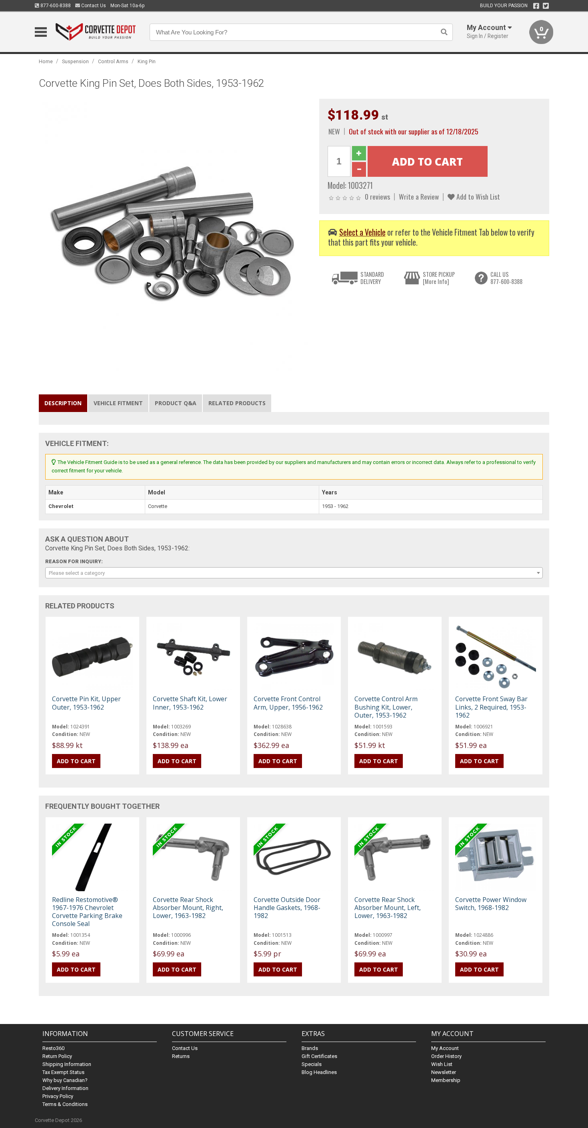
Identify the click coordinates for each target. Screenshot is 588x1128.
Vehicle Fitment (118, 403)
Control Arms (113, 61)
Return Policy (57, 1056)
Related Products (237, 403)
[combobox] (294, 572)
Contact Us (93, 5)
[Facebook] (536, 6)
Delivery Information (65, 1088)
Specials (312, 1064)
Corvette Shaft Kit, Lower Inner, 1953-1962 (190, 702)
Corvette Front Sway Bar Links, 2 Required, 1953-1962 (491, 706)
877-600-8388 (55, 5)
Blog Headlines (319, 1072)
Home (46, 61)
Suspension (75, 61)
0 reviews (377, 196)
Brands (310, 1048)
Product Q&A (175, 403)
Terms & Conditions (65, 1104)
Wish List (441, 1064)
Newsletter (443, 1072)
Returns (181, 1056)
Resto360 (53, 1048)
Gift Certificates (319, 1056)
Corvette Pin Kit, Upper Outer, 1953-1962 (86, 702)
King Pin (147, 61)
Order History (446, 1056)
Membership (445, 1080)
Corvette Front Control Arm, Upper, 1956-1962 (288, 702)
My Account (445, 1048)
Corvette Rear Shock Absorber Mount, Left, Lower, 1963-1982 (387, 907)
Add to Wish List (477, 196)
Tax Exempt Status (63, 1072)
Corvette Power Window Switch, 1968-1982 (490, 903)
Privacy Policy (57, 1096)
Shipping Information (66, 1064)
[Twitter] (546, 6)
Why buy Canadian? (65, 1080)
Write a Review (419, 196)
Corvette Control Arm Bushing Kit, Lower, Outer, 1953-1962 (386, 706)
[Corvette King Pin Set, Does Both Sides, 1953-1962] (175, 234)
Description (63, 403)
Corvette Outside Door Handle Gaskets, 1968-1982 (287, 907)
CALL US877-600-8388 (506, 278)
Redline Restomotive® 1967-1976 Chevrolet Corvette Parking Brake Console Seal (87, 911)
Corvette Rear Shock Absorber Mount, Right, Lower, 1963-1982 (188, 907)
